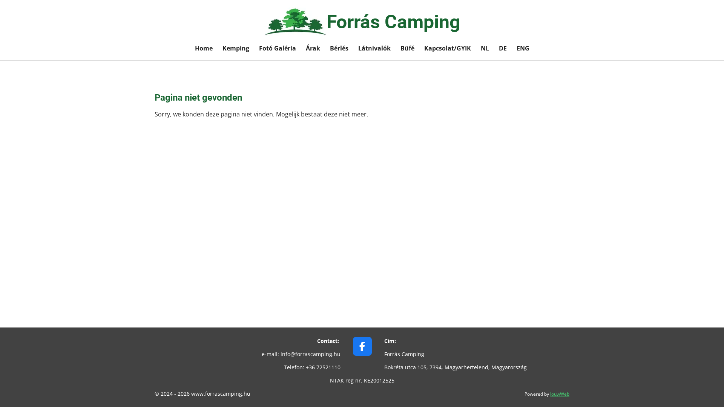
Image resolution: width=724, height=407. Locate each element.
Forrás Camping (393, 22)
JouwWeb (559, 394)
